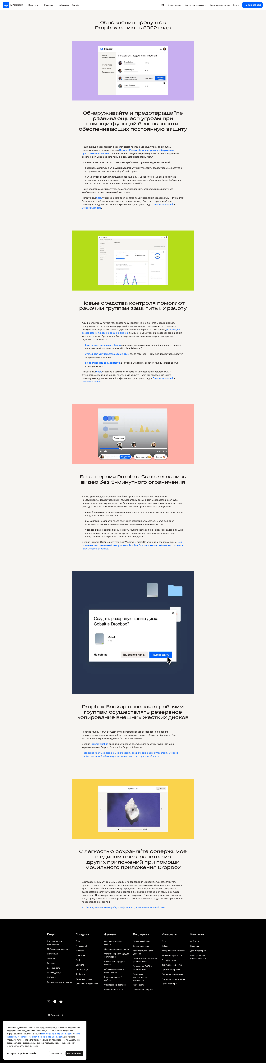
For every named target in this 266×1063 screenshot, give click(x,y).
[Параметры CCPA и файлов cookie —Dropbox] (44, 1040)
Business (80, 950)
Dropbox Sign (82, 969)
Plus (78, 941)
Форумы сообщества (172, 965)
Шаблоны (51, 977)
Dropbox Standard (91, 207)
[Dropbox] (15, 5)
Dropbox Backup (99, 744)
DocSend (80, 965)
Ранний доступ (54, 972)
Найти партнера (169, 983)
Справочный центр (142, 941)
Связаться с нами (141, 946)
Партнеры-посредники (172, 974)
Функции (51, 958)
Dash (78, 960)
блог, (99, 197)
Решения (51, 963)
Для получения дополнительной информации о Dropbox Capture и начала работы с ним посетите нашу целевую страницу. (132, 545)
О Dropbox (195, 941)
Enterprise (80, 955)
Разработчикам (169, 960)
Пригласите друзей (171, 969)
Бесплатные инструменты (59, 982)
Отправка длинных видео (116, 949)
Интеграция (52, 954)
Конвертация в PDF (113, 989)
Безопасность (53, 968)
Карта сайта (138, 985)
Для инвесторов (198, 950)
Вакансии (194, 946)
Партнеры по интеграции (173, 979)
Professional (81, 946)
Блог (164, 941)
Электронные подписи (115, 985)
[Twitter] (49, 1001)
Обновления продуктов (87, 983)
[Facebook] (55, 1001)
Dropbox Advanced (163, 204)
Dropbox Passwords (130, 150)
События (166, 946)
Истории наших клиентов (174, 950)
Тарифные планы (84, 979)
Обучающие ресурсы (143, 989)
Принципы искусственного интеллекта (140, 977)
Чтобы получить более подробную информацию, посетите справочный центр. (124, 907)
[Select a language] (162, 5)
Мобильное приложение (58, 949)
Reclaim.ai (80, 974)
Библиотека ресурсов (172, 955)
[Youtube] (61, 1001)
